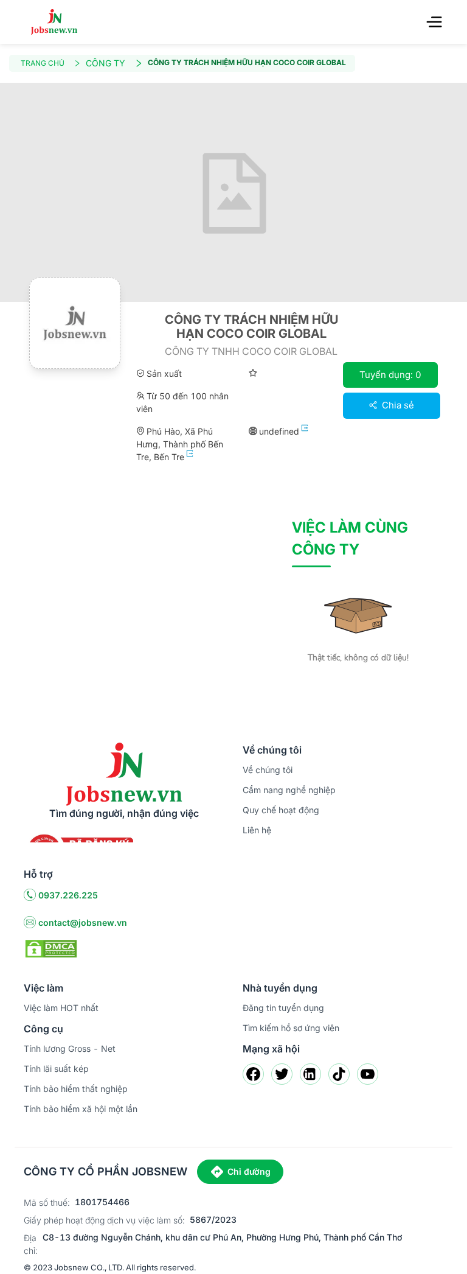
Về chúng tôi (267, 770)
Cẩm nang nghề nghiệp (289, 790)
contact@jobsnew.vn (82, 922)
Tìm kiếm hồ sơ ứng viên (291, 1028)
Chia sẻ (396, 405)
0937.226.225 (68, 895)
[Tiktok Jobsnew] (339, 1074)
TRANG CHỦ (42, 63)
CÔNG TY (105, 63)
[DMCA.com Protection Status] (51, 948)
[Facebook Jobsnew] (253, 1074)
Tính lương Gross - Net (70, 1048)
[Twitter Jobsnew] (281, 1074)
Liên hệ (257, 830)
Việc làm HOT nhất (61, 1008)
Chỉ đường (249, 1171)
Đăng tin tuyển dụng (283, 1008)
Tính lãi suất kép (56, 1068)
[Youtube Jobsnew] (367, 1074)
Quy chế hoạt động (281, 810)
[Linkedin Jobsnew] (310, 1074)
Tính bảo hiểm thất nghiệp (76, 1088)
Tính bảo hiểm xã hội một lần (80, 1109)
